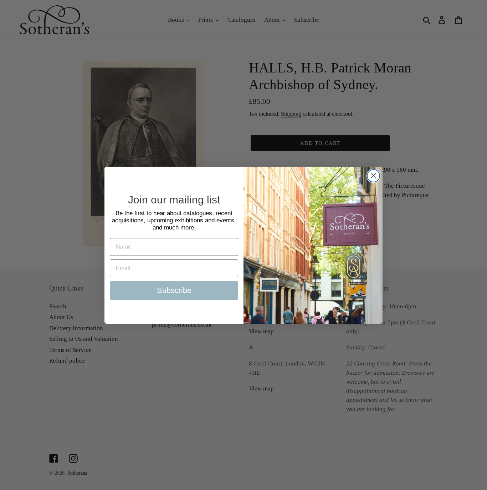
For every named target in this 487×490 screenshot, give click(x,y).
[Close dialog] (373, 176)
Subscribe (174, 290)
